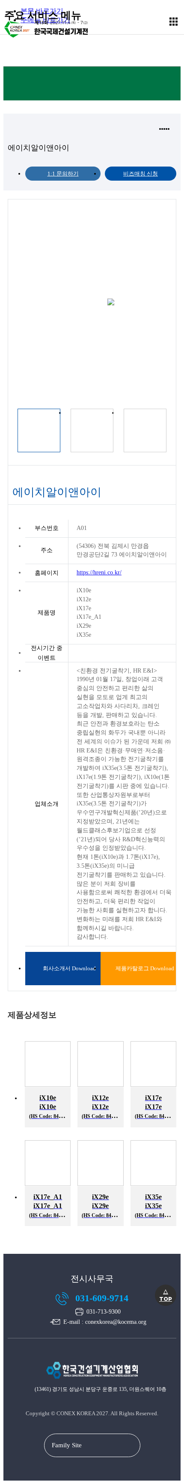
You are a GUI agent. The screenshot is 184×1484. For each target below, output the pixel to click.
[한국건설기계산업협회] (92, 1382)
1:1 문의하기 (63, 173)
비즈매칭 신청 (140, 173)
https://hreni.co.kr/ (99, 572)
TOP (165, 1295)
